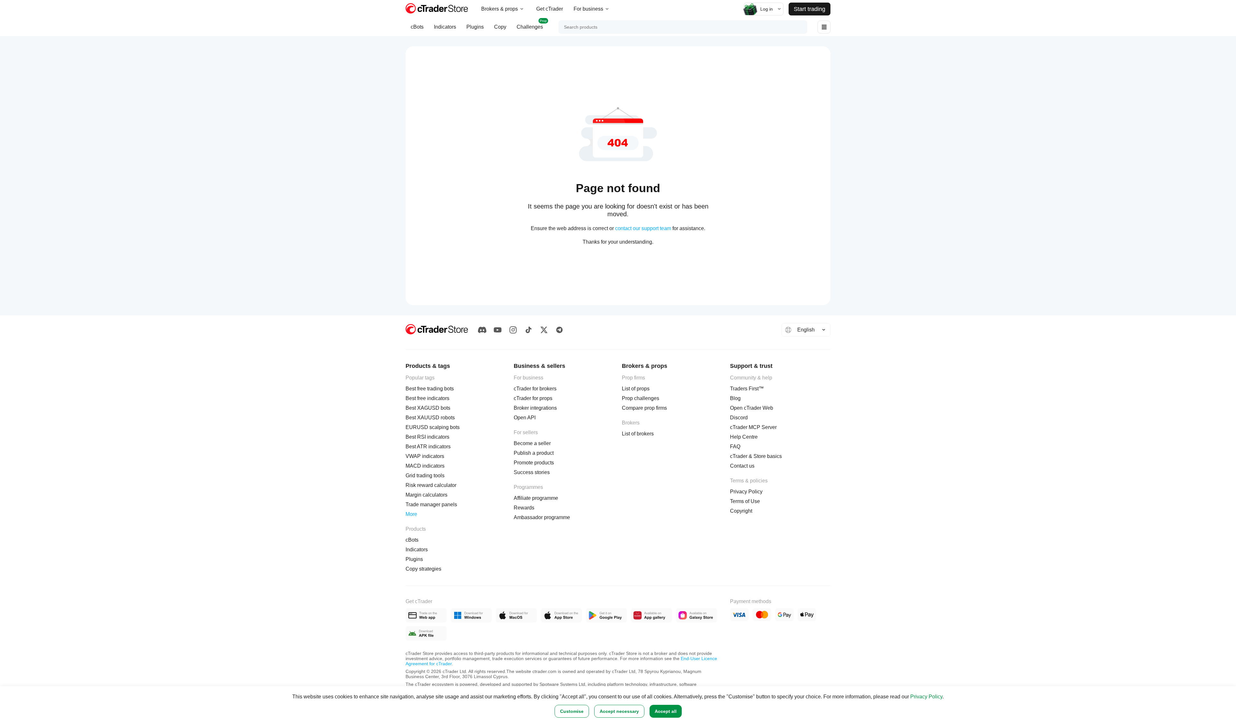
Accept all (666, 711)
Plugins (475, 27)
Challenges (532, 24)
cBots (417, 27)
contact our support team (643, 228)
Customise (572, 711)
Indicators (445, 27)
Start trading (809, 9)
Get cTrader (549, 9)
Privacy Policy (926, 696)
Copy (500, 27)
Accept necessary (619, 711)
